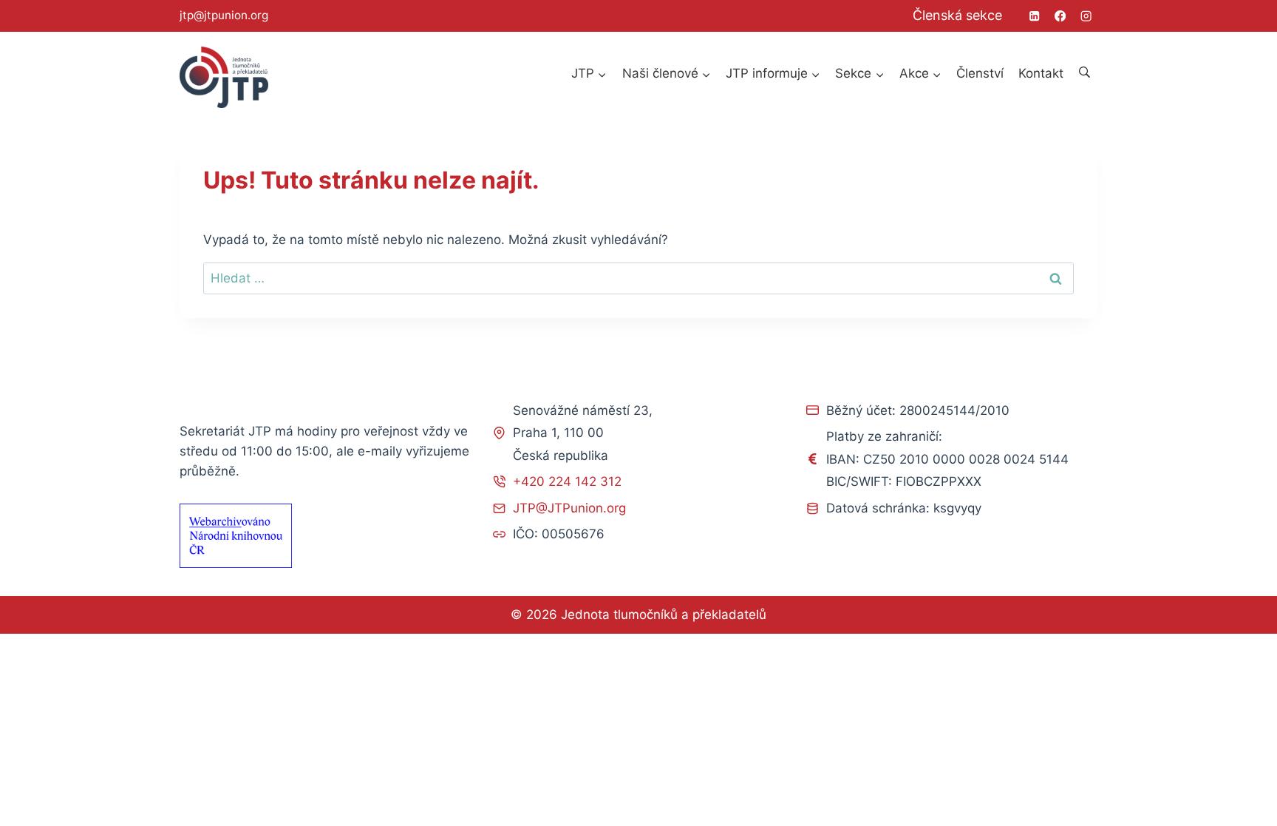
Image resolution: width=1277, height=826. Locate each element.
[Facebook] (1060, 15)
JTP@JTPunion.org (569, 508)
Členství (980, 73)
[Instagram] (1086, 15)
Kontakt (1040, 73)
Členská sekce (957, 15)
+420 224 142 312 (567, 481)
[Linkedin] (1034, 15)
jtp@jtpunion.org (224, 15)
